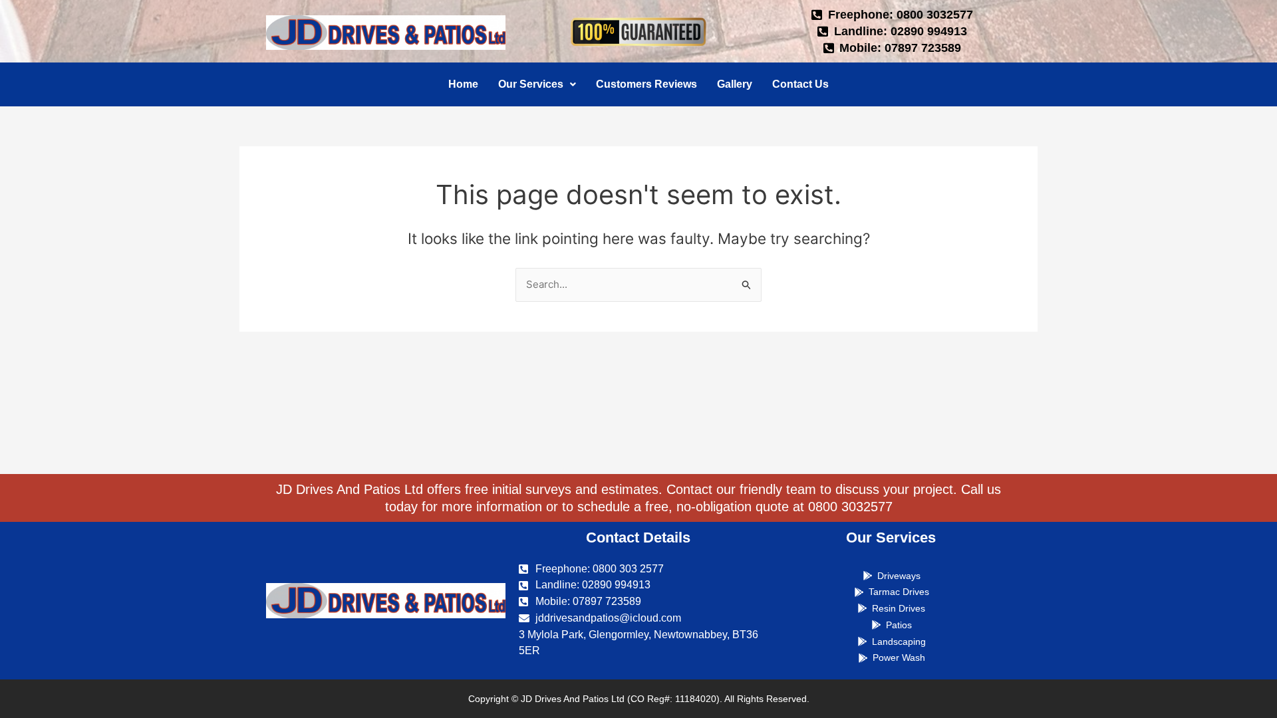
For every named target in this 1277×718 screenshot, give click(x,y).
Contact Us (800, 84)
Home (463, 84)
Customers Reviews (646, 84)
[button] (537, 84)
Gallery (734, 84)
